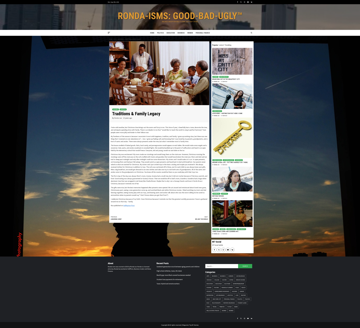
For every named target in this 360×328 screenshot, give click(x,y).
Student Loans (242, 303)
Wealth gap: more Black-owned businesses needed (174, 275)
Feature (216, 287)
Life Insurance (220, 295)
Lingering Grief (116, 218)
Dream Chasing (217, 111)
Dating (231, 280)
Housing (234, 291)
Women (190, 33)
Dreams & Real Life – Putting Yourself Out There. (230, 162)
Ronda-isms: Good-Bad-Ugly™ (180, 15)
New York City (224, 77)
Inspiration (239, 160)
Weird (236, 307)
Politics (160, 33)
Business (181, 33)
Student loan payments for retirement (170, 279)
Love (237, 295)
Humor (242, 291)
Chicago (215, 77)
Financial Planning (227, 287)
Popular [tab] (215, 45)
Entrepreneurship (228, 160)
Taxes (208, 307)
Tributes (222, 307)
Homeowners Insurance (222, 291)
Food (237, 287)
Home (152, 33)
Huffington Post (129, 205)
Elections (227, 284)
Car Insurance (240, 276)
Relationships (216, 303)
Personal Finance (203, 33)
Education (171, 33)
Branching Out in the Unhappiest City (226, 79)
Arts (208, 276)
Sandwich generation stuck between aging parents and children (178, 267)
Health (243, 287)
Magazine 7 (186, 325)
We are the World (201, 218)
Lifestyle (123, 109)
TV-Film (229, 307)
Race (208, 303)
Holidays (115, 109)
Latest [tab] (221, 45)
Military (243, 295)
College (216, 280)
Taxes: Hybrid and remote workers (168, 284)
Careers (223, 229)
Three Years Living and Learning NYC (225, 231)
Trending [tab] (228, 45)
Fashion (209, 287)
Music (208, 299)
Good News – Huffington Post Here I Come (227, 113)
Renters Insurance (229, 303)
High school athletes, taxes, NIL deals (169, 271)
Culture (224, 280)
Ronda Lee (118, 118)
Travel (215, 307)
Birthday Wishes (218, 196)
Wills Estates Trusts (213, 310)
